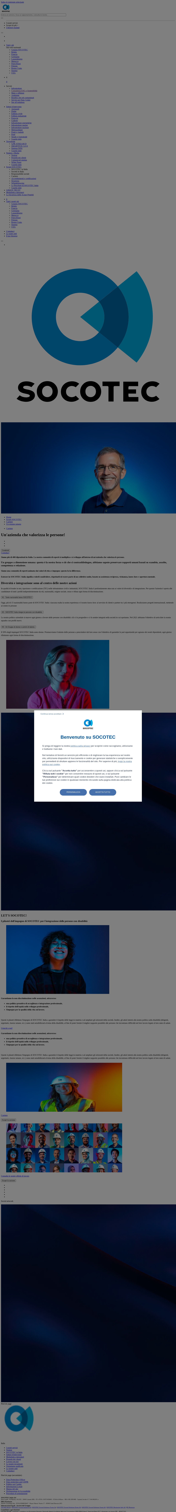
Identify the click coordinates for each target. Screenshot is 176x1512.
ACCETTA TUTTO (102, 792)
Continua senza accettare (51, 714)
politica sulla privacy (80, 746)
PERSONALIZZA (73, 792)
